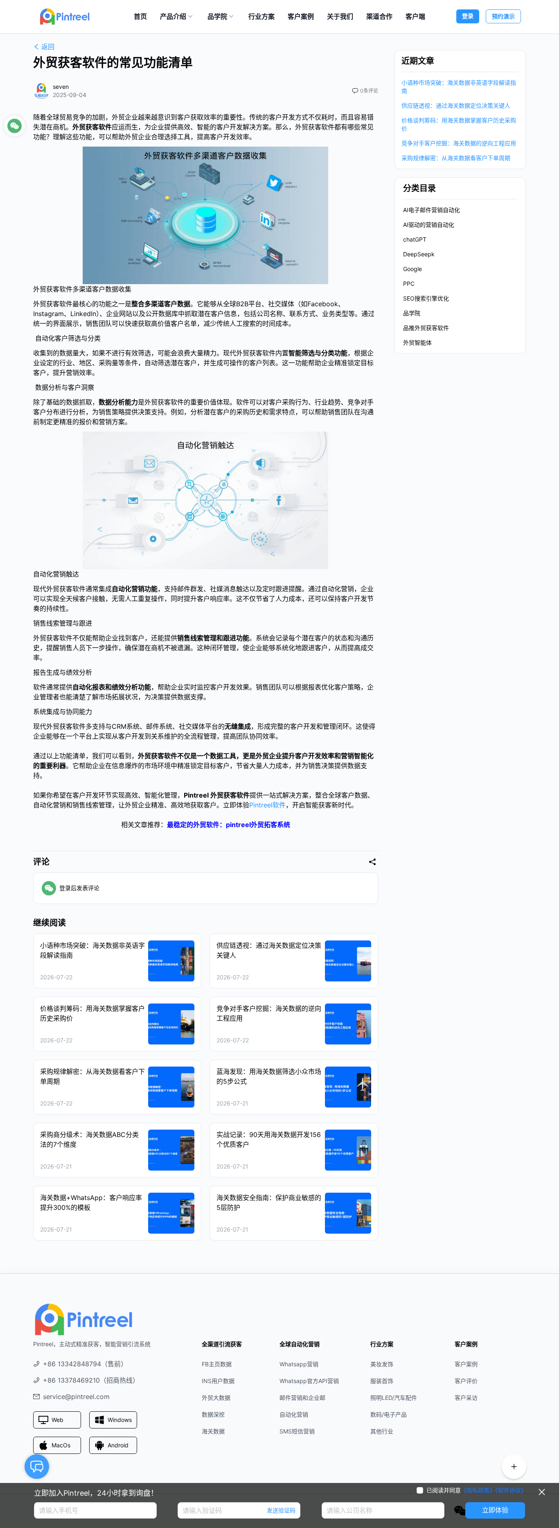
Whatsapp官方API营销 (309, 1380)
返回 (47, 47)
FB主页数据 (217, 1364)
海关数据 (213, 1431)
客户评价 (466, 1380)
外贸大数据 (216, 1397)
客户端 (415, 16)
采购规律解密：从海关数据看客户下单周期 (455, 157)
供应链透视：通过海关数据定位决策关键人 (455, 105)
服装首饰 (381, 1380)
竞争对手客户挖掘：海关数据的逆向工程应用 (458, 143)
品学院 (217, 16)
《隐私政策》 (478, 1490)
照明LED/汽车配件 (393, 1397)
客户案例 (301, 16)
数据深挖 (213, 1414)
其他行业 (381, 1431)
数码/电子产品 (388, 1414)
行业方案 (261, 16)
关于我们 (340, 16)
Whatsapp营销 (299, 1364)
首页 (140, 16)
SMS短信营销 (297, 1431)
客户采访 (466, 1397)
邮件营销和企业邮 (302, 1397)
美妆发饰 (381, 1364)
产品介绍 (173, 16)
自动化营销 (294, 1414)
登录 (467, 15)
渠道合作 (379, 16)
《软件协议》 (511, 1490)
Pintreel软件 (267, 805)
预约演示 (503, 16)
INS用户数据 (218, 1380)
